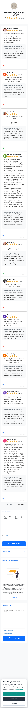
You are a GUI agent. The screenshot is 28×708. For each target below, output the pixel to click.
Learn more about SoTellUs (10, 598)
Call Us (6, 535)
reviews (21, 18)
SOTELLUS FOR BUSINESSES (10, 560)
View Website (8, 633)
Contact (22, 22)
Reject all (14, 698)
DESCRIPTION (6, 551)
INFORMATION (7, 605)
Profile (5, 22)
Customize (14, 703)
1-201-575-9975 (8, 630)
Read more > (22, 68)
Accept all (14, 694)
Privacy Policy (19, 689)
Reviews (14, 22)
